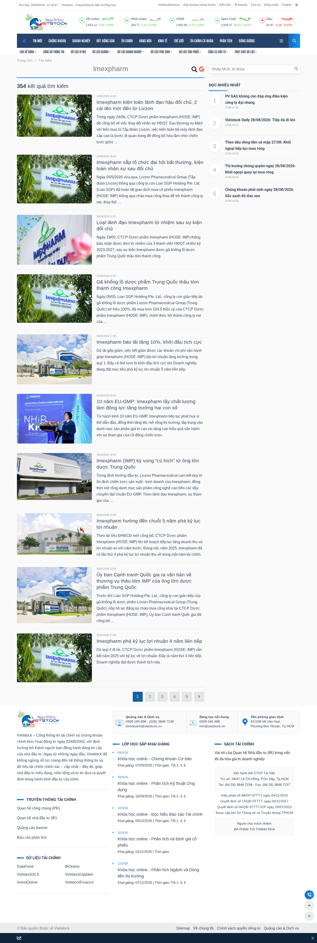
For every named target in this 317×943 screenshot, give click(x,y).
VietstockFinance (169, 5)
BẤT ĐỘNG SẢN (106, 41)
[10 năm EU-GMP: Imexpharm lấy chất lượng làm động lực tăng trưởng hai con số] (54, 418)
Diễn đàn (225, 5)
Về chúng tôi (203, 928)
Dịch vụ (256, 5)
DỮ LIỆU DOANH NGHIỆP (129, 52)
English (287, 5)
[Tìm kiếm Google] (201, 69)
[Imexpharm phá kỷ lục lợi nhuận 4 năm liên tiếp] (54, 657)
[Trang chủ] (38, 719)
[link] (281, 40)
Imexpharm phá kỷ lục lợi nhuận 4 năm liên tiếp (149, 641)
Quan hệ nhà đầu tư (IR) (37, 818)
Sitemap (183, 928)
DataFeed (25, 866)
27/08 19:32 (231, 153)
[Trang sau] (199, 697)
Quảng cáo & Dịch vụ (281, 928)
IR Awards (241, 5)
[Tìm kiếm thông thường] (194, 70)
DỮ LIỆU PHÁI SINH (161, 52)
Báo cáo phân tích (32, 837)
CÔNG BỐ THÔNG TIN (53, 52)
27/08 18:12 (231, 125)
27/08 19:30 (231, 200)
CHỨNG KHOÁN (57, 41)
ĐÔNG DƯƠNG (247, 41)
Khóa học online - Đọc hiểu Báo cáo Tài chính (160, 814)
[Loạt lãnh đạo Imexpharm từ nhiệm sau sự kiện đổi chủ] (54, 239)
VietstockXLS (28, 874)
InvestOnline (27, 882)
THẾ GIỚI (179, 41)
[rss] (296, 4)
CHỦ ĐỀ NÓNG (27, 52)
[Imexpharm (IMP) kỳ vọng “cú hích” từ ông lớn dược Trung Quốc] (54, 476)
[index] (82, 20)
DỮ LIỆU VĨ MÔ (78, 52)
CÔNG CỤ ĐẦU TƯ (217, 52)
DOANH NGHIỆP (81, 41)
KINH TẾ (162, 41)
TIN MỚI (37, 41)
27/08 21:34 (231, 107)
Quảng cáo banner (32, 828)
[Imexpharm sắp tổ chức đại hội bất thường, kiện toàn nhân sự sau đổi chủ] (54, 179)
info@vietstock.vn (212, 726)
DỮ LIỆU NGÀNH (100, 52)
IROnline (72, 866)
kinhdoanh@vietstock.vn (144, 726)
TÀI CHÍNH (127, 41)
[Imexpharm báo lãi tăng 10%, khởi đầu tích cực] (54, 359)
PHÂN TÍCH (226, 41)
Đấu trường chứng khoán (200, 5)
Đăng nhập (271, 5)
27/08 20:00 (231, 177)
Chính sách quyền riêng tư (239, 928)
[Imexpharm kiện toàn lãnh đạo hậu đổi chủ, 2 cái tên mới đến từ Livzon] (54, 115)
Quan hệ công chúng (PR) (38, 808)
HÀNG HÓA (145, 41)
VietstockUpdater (79, 874)
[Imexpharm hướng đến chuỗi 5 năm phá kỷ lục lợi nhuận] (54, 534)
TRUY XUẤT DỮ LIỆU (245, 52)
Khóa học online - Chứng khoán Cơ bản (155, 759)
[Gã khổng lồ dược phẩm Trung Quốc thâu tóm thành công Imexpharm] (54, 298)
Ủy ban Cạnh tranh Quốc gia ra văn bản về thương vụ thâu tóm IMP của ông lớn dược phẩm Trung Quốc (144, 581)
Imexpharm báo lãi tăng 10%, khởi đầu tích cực (149, 342)
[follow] (19, 938)
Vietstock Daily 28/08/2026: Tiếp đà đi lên (260, 120)
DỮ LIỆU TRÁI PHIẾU (189, 52)
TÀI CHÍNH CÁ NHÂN (201, 41)
